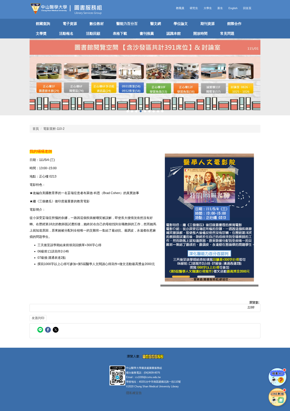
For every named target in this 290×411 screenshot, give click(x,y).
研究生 (194, 8)
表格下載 (120, 33)
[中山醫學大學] (50, 8)
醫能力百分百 (127, 24)
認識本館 (174, 33)
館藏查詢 (43, 24)
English (233, 8)
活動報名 (66, 33)
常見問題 (227, 33)
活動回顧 (93, 33)
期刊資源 (207, 24)
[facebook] (48, 330)
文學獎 (41, 33)
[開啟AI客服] (277, 377)
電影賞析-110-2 (54, 128)
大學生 (208, 8)
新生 (220, 8)
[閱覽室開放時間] (145, 74)
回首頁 (247, 8)
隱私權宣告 (134, 393)
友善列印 (38, 318)
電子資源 (70, 24)
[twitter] (56, 330)
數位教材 (97, 24)
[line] (40, 330)
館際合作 (234, 24)
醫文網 (155, 24)
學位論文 (181, 24)
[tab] (127, 111)
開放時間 (200, 33)
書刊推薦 (147, 33)
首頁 (36, 128)
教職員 (180, 8)
